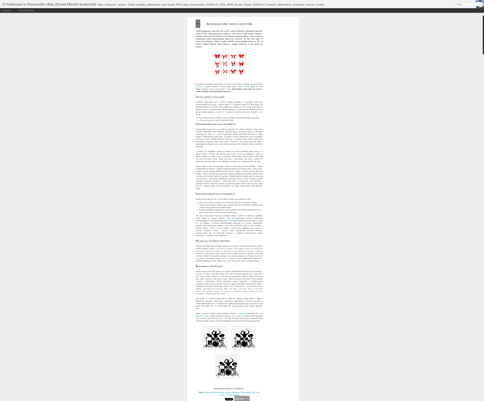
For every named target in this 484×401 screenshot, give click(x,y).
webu (200, 86)
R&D (253, 392)
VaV (257, 392)
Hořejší (246, 86)
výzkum (222, 395)
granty (227, 392)
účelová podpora (232, 395)
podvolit (199, 316)
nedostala (259, 256)
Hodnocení (235, 392)
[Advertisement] (276, 59)
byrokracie (208, 392)
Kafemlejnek (234, 220)
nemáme (199, 256)
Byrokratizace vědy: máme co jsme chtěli (229, 24)
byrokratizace (218, 392)
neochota (242, 313)
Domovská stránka (26, 10)
